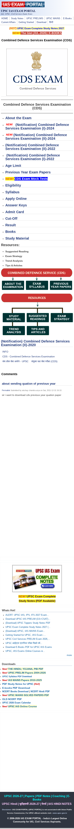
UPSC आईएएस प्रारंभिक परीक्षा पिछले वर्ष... (24, 643)
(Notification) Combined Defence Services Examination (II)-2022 (32, 147)
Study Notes (17, 18)
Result (10, 225)
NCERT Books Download (15, 691)
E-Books (67, 18)
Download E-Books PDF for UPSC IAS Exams (29, 647)
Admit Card (14, 212)
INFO (5, 351)
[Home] (23, 6)
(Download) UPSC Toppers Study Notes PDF (28, 623)
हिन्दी (51, 22)
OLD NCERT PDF (12, 699)
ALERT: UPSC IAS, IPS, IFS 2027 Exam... (27, 615)
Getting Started (26, 22)
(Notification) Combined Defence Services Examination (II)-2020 (35, 343)
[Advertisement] (37, 442)
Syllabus (12, 192)
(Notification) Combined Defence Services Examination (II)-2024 (36, 136)
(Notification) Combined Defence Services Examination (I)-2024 (37, 126)
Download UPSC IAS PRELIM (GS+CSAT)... (28, 619)
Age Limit (13, 166)
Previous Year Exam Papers (28, 172)
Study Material (17, 238)
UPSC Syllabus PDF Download (17, 676)
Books (10, 232)
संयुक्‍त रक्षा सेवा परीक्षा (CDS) (44, 361)
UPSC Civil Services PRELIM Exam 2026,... (28, 639)
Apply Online (16, 199)
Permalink (6, 390)
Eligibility (13, 185)
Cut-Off (11, 218)
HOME (4, 18)
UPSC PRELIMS (34, 18)
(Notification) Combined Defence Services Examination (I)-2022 (32, 157)
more (69, 655)
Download (41, 22)
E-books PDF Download (16, 688)
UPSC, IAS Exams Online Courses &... (25, 651)
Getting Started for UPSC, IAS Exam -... (26, 635)
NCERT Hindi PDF (40, 691)
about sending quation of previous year (29, 383)
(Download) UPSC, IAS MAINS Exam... (25, 631)
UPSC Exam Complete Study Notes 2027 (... (28, 627)
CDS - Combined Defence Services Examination (28, 356)
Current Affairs (8, 22)
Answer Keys (16, 205)
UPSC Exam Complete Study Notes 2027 (40, 28)
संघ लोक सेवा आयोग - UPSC (15, 361)
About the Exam (18, 118)
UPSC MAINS (53, 18)
